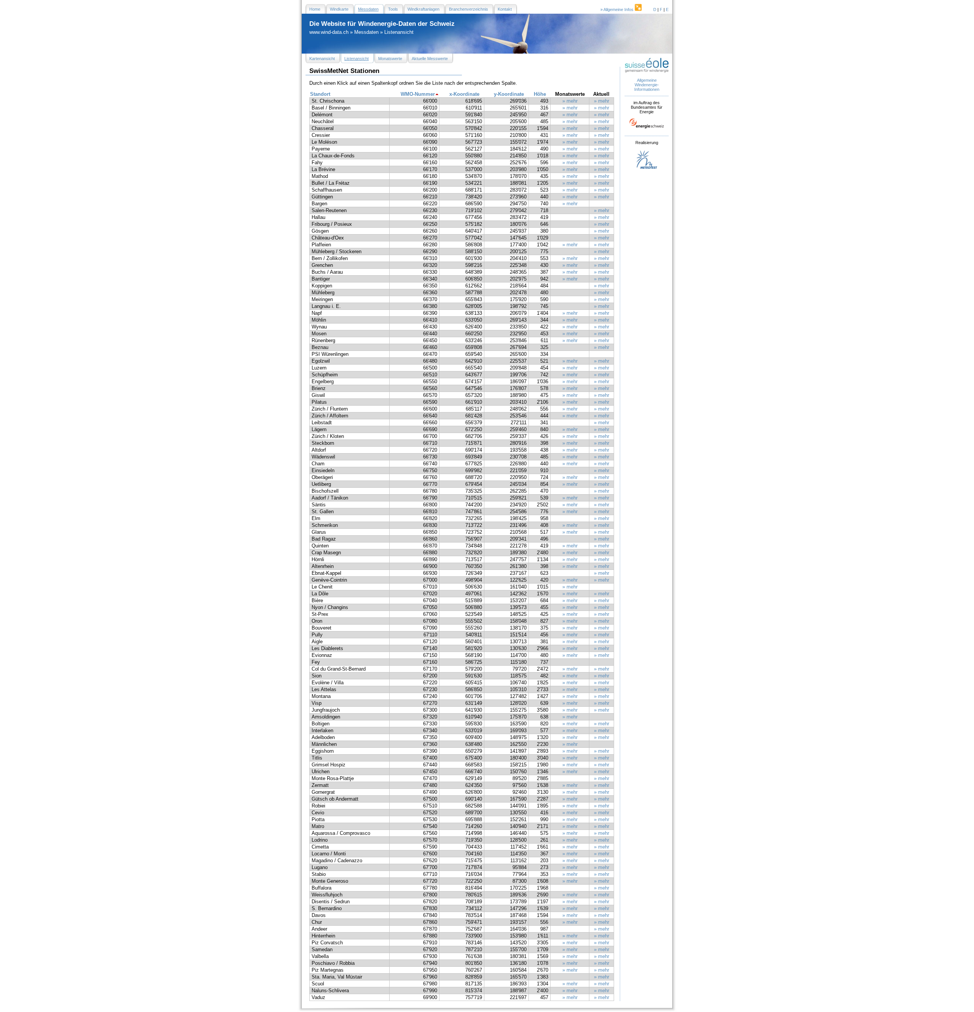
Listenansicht (399, 32)
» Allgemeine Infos (617, 9)
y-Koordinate (509, 94)
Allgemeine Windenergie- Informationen (646, 85)
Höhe (540, 94)
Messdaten (366, 32)
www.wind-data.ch (329, 32)
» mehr (570, 101)
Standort (320, 94)
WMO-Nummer (418, 94)
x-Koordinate (464, 94)
